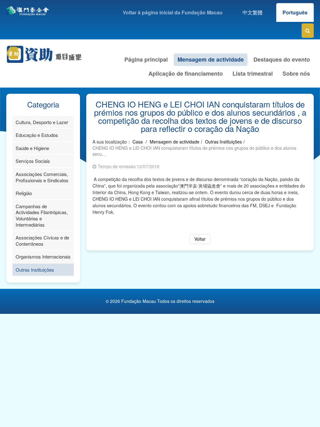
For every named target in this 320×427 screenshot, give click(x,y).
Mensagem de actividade (211, 59)
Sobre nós (296, 73)
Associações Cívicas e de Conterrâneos (42, 240)
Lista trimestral (252, 73)
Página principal (146, 59)
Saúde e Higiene (32, 148)
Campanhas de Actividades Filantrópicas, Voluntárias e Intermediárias (42, 215)
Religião (24, 193)
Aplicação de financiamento (185, 73)
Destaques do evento (281, 59)
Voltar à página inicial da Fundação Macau (172, 12)
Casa (137, 141)
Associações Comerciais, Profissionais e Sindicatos (42, 177)
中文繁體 (252, 12)
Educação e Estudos (37, 135)
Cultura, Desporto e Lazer (42, 122)
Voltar (200, 239)
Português (295, 12)
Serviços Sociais (33, 161)
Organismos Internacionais (43, 256)
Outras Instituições (35, 269)
